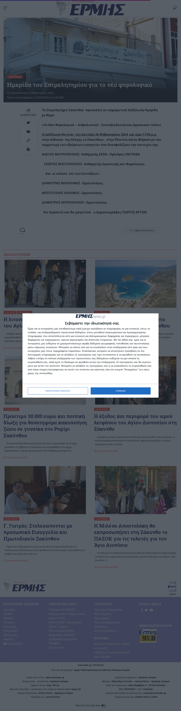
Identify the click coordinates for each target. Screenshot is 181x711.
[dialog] (90, 355)
